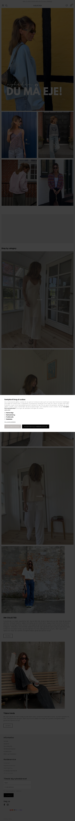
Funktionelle (9, 417)
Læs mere (7, 410)
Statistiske (9, 419)
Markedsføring (10, 415)
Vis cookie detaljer (10, 422)
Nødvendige (9, 412)
